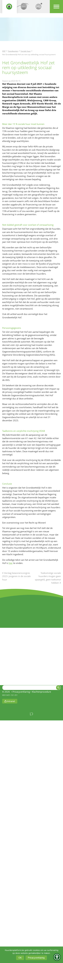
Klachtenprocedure (41, 691)
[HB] (39, 7)
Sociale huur (26, 51)
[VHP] (9, 7)
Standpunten (13, 51)
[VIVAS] (24, 7)
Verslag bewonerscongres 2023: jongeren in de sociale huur (16, 576)
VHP (4, 51)
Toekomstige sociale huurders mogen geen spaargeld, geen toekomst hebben (48, 577)
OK (20, 957)
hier (11, 563)
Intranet (10, 701)
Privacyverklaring (21, 691)
